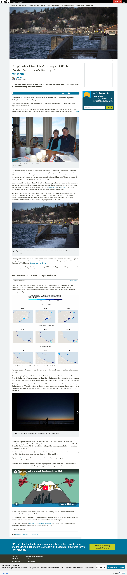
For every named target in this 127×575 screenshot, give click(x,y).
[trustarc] (122, 573)
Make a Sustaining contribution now (102, 547)
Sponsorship (32, 559)
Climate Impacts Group (38, 263)
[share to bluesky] (18, 74)
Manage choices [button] (100, 567)
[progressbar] (37, 93)
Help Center (15, 559)
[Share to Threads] (23, 74)
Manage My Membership (36, 557)
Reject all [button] (121, 567)
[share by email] (13, 74)
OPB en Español (80, 5)
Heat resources (23, 5)
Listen (48, 5)
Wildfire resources (34, 5)
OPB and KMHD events (67, 5)
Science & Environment (22, 534)
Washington (53, 187)
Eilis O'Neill (20, 77)
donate (118, 1)
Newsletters (55, 5)
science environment (17, 63)
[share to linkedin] (20, 74)
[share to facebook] (15, 74)
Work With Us (16, 561)
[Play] (13, 93)
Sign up (109, 107)
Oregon (62, 187)
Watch (43, 5)
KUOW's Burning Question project (40, 523)
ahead (21, 458)
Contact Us (31, 561)
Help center (89, 5)
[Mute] (68, 93)
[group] (45, 93)
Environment (34, 534)
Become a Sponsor (73, 280)
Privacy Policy (5, 573)
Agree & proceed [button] (112, 567)
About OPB (14, 5)
